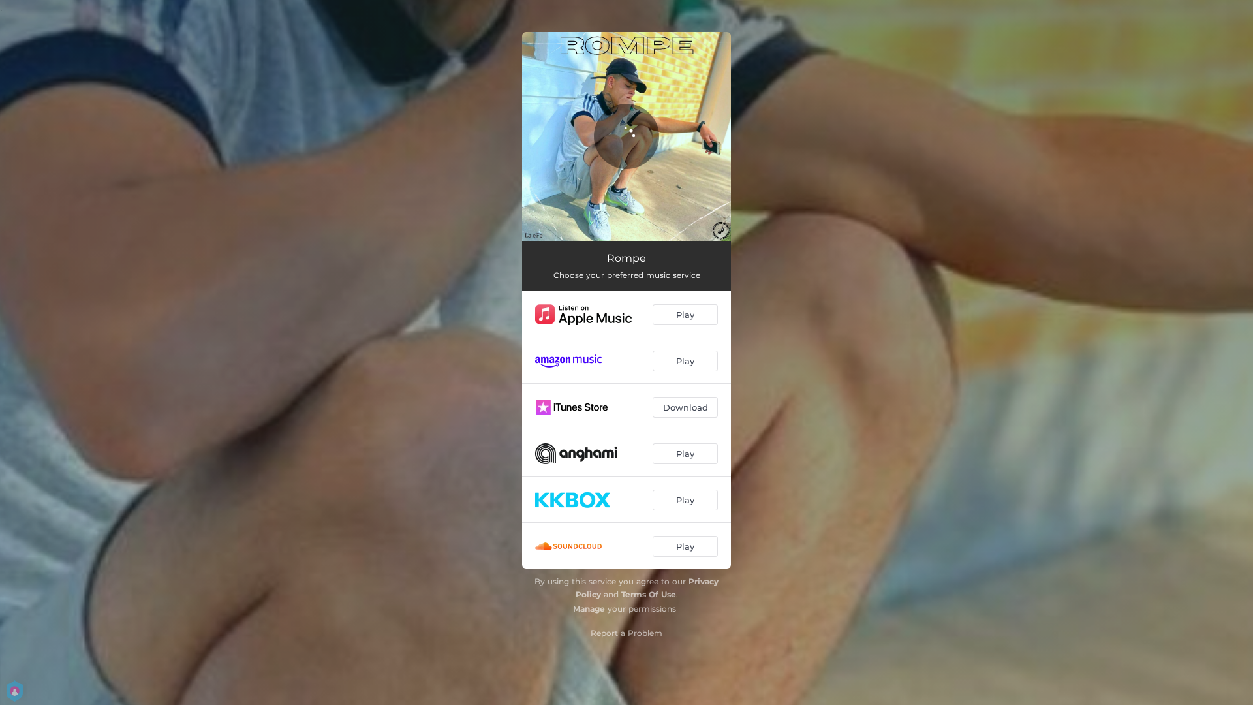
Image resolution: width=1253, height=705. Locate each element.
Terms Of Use (648, 594)
